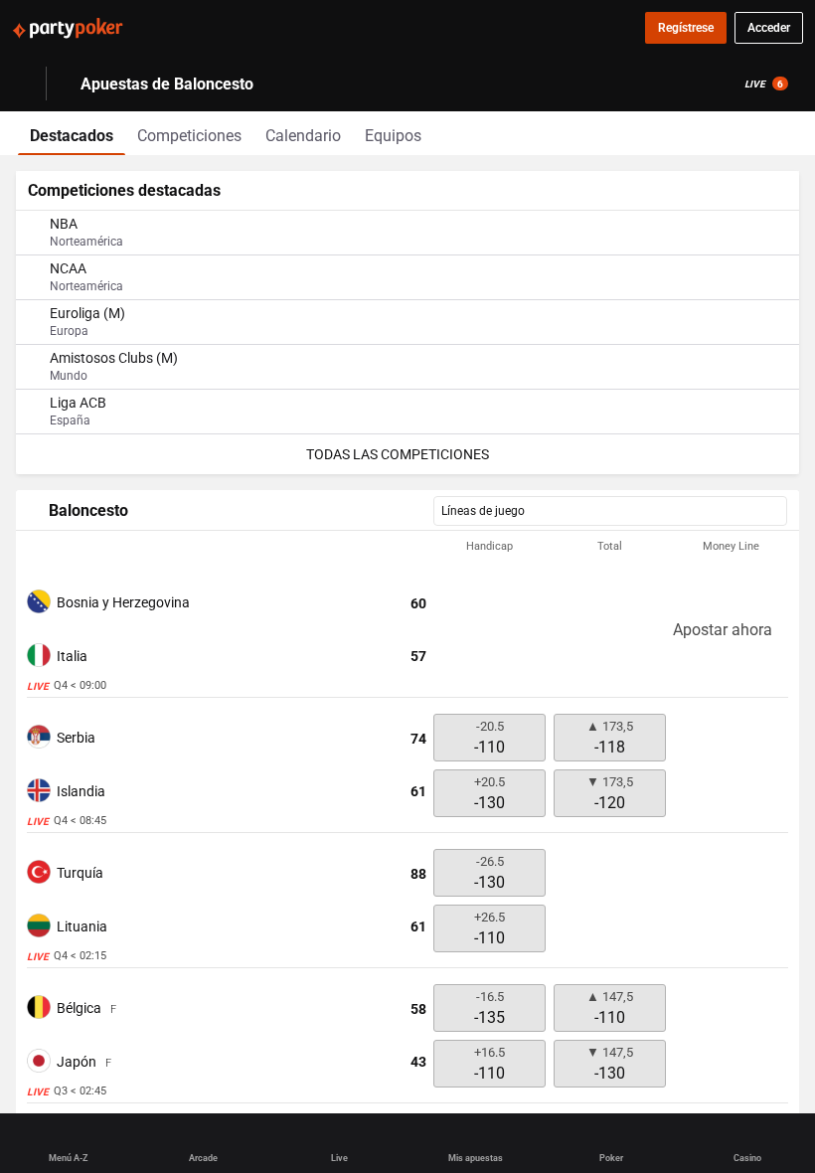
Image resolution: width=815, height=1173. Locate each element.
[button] (407, 547)
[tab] (71, 133)
